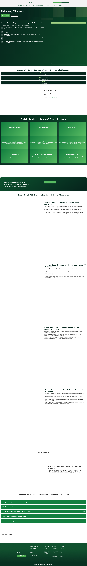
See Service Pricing (56, 2)
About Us (51, 5)
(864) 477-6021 (55, 97)
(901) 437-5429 (34, 555)
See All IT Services (5, 15)
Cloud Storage (47, 551)
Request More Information (50, 182)
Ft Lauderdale (55, 551)
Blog (61, 551)
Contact (60, 5)
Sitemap (61, 556)
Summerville (54, 557)
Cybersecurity (36, 5)
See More (50, 476)
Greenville (54, 552)
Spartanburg (54, 556)
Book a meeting (65, 2)
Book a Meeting (14, 15)
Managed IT (46, 548)
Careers (61, 552)
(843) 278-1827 (48, 2)
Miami (53, 555)
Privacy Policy (63, 555)
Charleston (54, 548)
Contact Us (21, 555)
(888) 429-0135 (38, 2)
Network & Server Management (47, 553)
